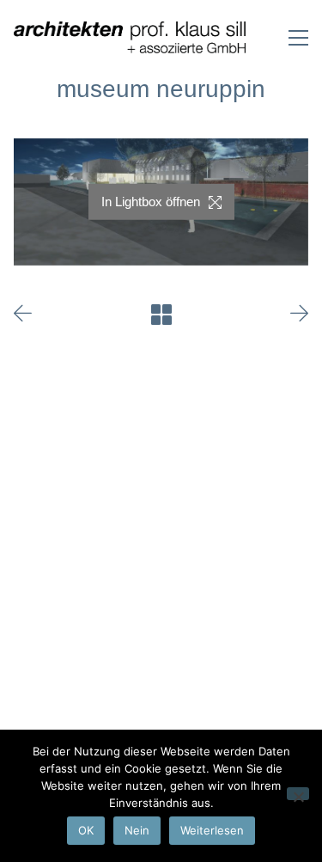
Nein (137, 830)
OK (86, 830)
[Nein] (298, 793)
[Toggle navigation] (298, 37)
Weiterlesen (212, 830)
